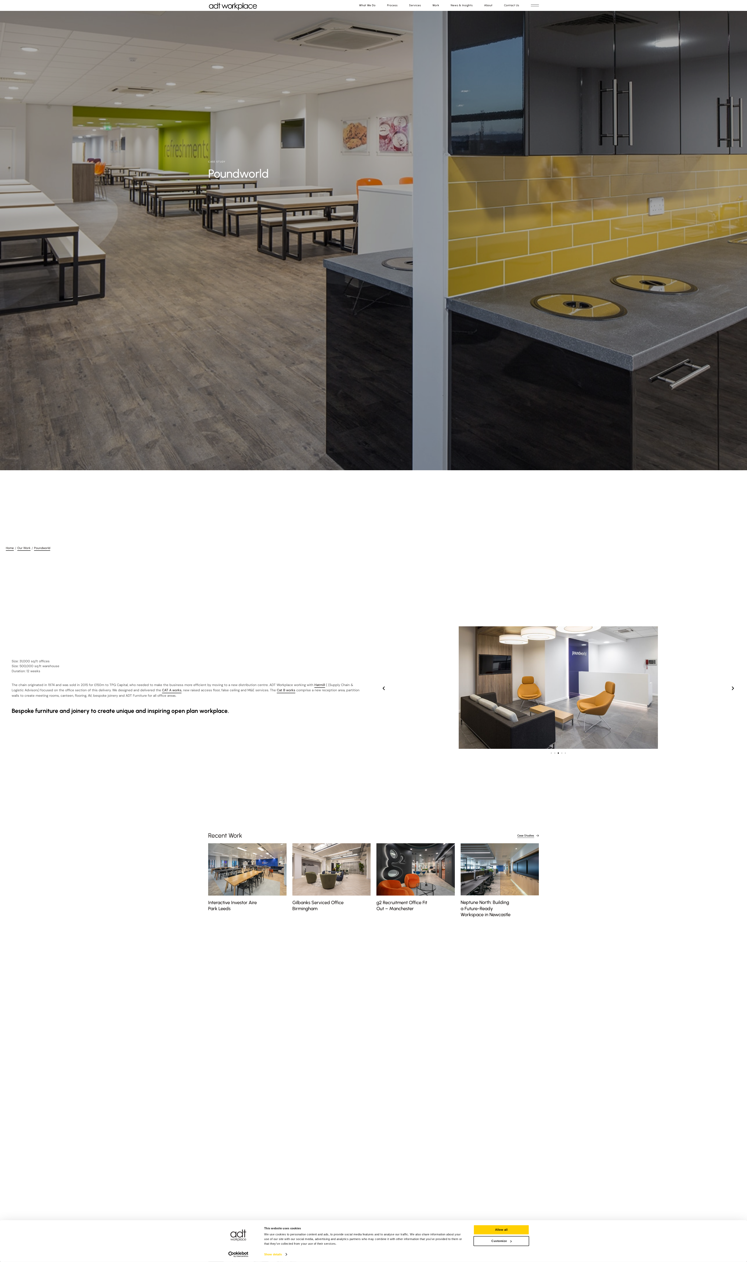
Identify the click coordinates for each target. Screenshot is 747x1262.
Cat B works (286, 690)
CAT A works (171, 690)
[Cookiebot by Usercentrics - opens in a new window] (238, 1254)
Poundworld (42, 548)
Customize (499, 1241)
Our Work (24, 548)
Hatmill (319, 685)
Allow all (501, 1229)
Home (10, 548)
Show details (273, 1254)
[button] (383, 688)
